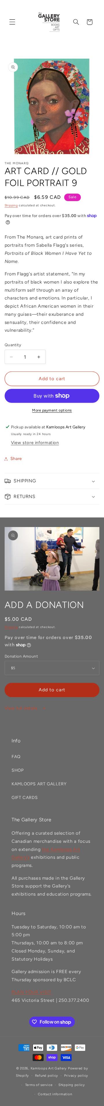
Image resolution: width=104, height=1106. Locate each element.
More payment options (52, 410)
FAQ (16, 756)
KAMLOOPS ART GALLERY (39, 783)
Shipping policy (71, 1085)
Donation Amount (21, 656)
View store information (35, 442)
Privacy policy (76, 1075)
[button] (12, 22)
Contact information (55, 1094)
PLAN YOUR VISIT (31, 992)
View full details (22, 708)
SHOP (18, 770)
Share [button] (16, 458)
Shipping (11, 205)
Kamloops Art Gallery (49, 1068)
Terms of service (39, 1085)
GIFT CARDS (25, 797)
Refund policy (46, 1075)
